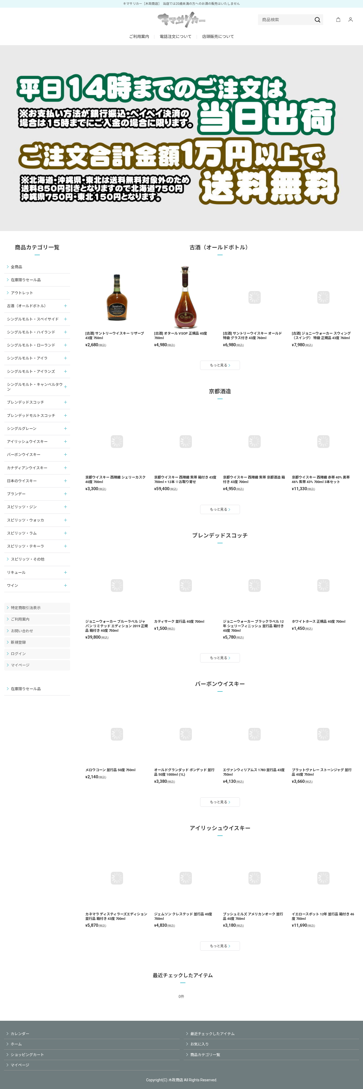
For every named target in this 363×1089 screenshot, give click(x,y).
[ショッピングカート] (338, 19)
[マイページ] (350, 19)
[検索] (317, 20)
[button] (175, 37)
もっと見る (218, 365)
